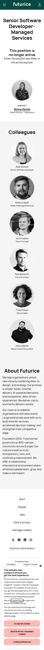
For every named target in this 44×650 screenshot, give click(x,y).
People (22, 507)
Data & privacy (22, 522)
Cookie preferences (22, 642)
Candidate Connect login (11, 566)
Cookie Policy (17, 600)
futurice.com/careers (22, 548)
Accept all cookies (22, 623)
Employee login (22, 561)
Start (22, 499)
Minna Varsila (22, 109)
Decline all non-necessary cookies (22, 632)
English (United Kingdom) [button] (30, 566)
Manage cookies (22, 530)
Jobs (22, 514)
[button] (39, 4)
